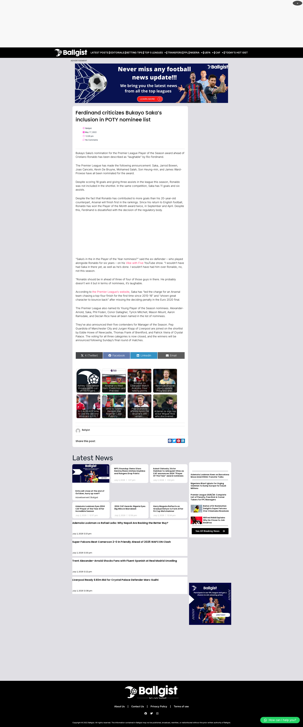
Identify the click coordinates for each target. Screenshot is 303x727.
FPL (186, 52)
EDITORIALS (117, 52)
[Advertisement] (151, 24)
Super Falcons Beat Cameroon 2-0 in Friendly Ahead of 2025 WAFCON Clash (121, 542)
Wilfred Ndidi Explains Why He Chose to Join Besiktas (214, 520)
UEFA (207, 52)
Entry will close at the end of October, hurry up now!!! (89, 492)
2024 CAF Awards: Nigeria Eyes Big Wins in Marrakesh (129, 507)
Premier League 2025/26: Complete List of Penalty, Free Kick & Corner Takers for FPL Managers (208, 497)
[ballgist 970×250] (151, 82)
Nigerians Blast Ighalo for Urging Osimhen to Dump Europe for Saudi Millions (208, 486)
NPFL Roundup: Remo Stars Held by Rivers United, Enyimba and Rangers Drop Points (129, 471)
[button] (170, 441)
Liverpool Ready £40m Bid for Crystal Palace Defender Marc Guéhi (115, 580)
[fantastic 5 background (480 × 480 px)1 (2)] (210, 603)
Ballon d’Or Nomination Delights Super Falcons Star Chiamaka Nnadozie (216, 508)
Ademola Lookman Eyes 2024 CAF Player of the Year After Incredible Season (90, 508)
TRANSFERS (175, 52)
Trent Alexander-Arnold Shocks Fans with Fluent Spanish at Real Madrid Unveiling (124, 561)
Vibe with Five (134, 263)
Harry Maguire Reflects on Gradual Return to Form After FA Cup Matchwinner (168, 508)
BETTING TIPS (134, 52)
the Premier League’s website (110, 291)
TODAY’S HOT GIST (236, 52)
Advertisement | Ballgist (86, 497)
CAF (217, 52)
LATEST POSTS (99, 52)
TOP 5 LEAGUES (153, 52)
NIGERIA (194, 52)
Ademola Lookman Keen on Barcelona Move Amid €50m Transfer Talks (210, 475)
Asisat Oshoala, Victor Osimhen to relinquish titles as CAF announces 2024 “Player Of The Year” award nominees (168, 472)
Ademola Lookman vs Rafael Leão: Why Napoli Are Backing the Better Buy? (120, 523)
